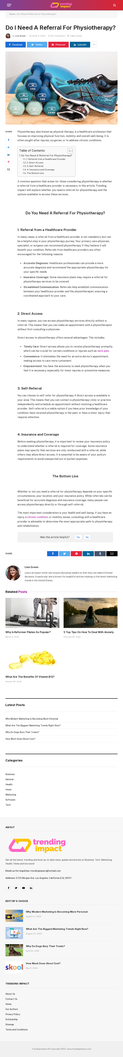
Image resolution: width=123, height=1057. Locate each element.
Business (10, 774)
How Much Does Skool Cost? (20, 739)
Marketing (10, 794)
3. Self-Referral (35, 166)
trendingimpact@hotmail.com (45, 871)
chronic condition (37, 517)
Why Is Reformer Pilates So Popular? (28, 632)
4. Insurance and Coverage (40, 169)
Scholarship (11, 1019)
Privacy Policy (12, 1014)
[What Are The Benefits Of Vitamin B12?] (32, 657)
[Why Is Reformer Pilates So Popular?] (32, 613)
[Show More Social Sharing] (94, 44)
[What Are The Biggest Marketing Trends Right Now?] (14, 933)
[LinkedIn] (8, 155)
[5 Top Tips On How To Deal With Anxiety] (91, 613)
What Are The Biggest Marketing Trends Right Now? (33, 725)
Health (8, 784)
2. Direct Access (35, 162)
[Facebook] (8, 140)
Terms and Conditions (16, 1029)
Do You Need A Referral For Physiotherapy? (46, 155)
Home (12, 14)
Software (10, 799)
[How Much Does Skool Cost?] (14, 967)
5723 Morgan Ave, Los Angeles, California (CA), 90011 (43, 878)
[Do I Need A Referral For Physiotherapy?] (61, 87)
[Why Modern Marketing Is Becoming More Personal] (14, 916)
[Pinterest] (8, 162)
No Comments (58, 36)
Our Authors (11, 1009)
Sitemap (9, 1024)
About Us (10, 994)
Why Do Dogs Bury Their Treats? (22, 732)
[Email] (8, 169)
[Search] (114, 5)
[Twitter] (8, 147)
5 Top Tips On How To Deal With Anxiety (89, 632)
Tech (8, 805)
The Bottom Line (35, 173)
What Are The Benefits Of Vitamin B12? (30, 676)
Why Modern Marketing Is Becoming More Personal (31, 719)
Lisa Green (20, 36)
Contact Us (11, 999)
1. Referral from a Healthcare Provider (46, 159)
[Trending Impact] (61, 5)
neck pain (103, 350)
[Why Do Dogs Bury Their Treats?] (14, 950)
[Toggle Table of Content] (68, 151)
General (9, 779)
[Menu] (9, 5)
